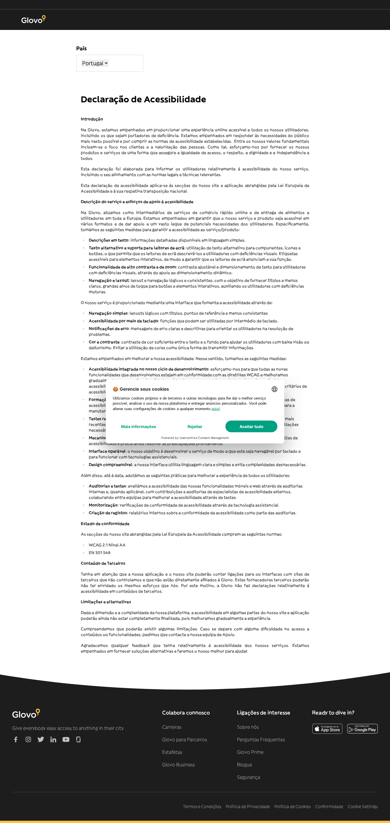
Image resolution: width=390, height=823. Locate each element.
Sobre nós (248, 727)
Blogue (244, 764)
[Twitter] (40, 739)
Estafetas (172, 752)
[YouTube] (66, 739)
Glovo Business (178, 764)
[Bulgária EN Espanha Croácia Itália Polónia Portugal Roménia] (94, 63)
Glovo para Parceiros (184, 739)
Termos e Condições (202, 806)
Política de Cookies (292, 806)
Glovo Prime (250, 752)
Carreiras (171, 727)
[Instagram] (28, 739)
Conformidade (329, 806)
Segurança (248, 777)
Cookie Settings (363, 806)
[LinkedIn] (53, 739)
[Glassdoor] (78, 739)
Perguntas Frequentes (261, 739)
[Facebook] (15, 739)
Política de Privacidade (248, 806)
